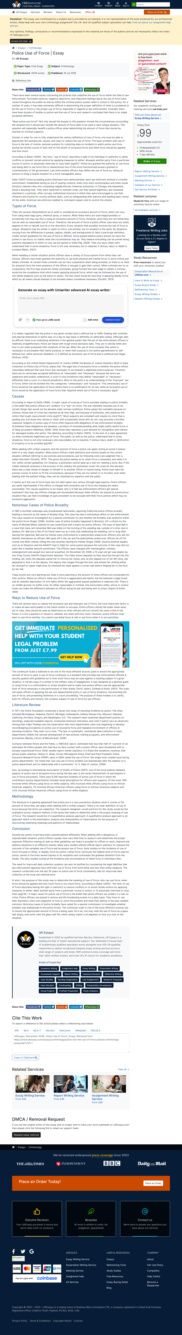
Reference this (23, 80)
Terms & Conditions (40, 1320)
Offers (89, 12)
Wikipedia (80, 1030)
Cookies (78, 1320)
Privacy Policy (19, 1320)
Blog (109, 1287)
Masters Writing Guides (148, 298)
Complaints (153, 1270)
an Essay (151, 161)
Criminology (35, 47)
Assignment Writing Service (150, 175)
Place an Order (155, 12)
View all (122, 1069)
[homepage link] (13, 47)
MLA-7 (37, 1030)
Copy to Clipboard (24, 1057)
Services (35, 12)
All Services (72, 1282)
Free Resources (115, 1276)
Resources (75, 12)
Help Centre (153, 1276)
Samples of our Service (148, 185)
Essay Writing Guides (146, 294)
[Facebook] (14, 1251)
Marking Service (144, 180)
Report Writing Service (147, 171)
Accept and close (19, 41)
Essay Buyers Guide (146, 285)
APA (17, 1030)
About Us (61, 12)
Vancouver (65, 1030)
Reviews (48, 12)
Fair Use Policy (155, 1265)
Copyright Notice (62, 1320)
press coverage (102, 1155)
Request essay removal (26, 1134)
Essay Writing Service (77, 1259)
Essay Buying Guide (117, 1282)
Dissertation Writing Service (81, 1265)
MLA (26, 1030)
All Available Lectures (147, 210)
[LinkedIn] (23, 1251)
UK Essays (21, 12)
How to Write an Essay (147, 280)
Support (108, 5)
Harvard (50, 1030)
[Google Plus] (31, 1251)
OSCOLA (95, 1030)
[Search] (134, 4)
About (150, 1259)
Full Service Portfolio (146, 189)
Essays (21, 47)
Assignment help (75, 1276)
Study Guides (114, 1270)
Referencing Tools (145, 289)
